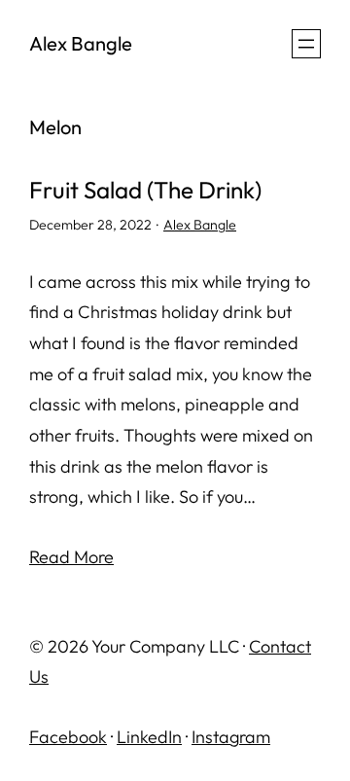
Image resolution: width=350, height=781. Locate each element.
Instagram (231, 737)
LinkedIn (149, 737)
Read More (71, 557)
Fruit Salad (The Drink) (145, 190)
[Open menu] (306, 43)
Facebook (68, 737)
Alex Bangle (80, 43)
